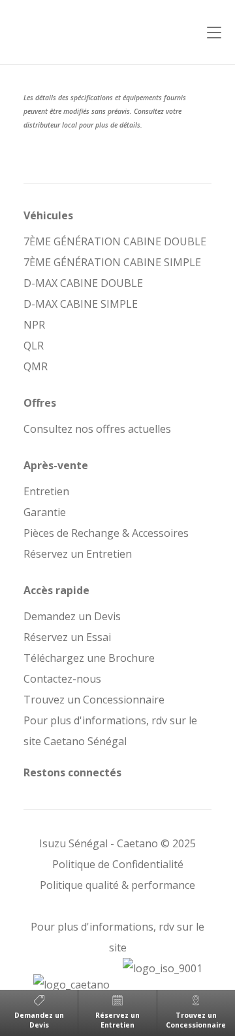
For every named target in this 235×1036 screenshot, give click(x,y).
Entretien (46, 491)
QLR (34, 345)
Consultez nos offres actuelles (97, 429)
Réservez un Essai (67, 637)
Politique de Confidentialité (117, 864)
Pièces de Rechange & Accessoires (106, 533)
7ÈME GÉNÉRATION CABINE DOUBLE (115, 241)
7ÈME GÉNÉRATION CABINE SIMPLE (112, 262)
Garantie (45, 512)
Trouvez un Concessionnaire (94, 699)
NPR (34, 325)
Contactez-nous (62, 679)
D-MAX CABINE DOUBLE (83, 283)
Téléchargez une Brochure (89, 658)
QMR (36, 366)
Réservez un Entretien (78, 554)
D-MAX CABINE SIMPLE (81, 304)
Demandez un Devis (72, 616)
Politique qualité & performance (117, 885)
